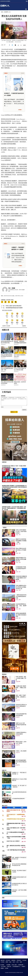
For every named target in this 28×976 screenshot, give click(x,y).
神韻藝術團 (20, 964)
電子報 (2, 962)
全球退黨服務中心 (16, 966)
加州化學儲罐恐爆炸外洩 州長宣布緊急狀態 (21, 762)
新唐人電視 (14, 964)
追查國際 (8, 964)
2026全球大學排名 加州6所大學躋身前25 (21, 705)
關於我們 (3, 960)
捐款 (10, 962)
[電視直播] (14, 955)
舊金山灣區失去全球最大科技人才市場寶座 (21, 550)
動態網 (2, 968)
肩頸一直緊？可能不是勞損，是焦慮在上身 (21, 697)
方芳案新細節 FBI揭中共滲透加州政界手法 (21, 568)
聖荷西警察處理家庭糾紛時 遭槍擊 (14, 307)
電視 (21, 962)
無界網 (6, 968)
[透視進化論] (14, 671)
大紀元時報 (3, 966)
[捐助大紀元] (14, 938)
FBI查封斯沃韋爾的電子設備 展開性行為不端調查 (21, 578)
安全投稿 (24, 960)
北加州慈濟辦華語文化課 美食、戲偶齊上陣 (21, 605)
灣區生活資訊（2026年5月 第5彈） (21, 742)
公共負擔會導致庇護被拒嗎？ (18, 798)
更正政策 (8, 960)
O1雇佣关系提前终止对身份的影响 (21, 733)
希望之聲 (9, 966)
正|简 (24, 45)
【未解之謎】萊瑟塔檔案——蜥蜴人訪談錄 (21, 687)
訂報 (17, 962)
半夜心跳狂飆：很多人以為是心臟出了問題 (21, 678)
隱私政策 (19, 960)
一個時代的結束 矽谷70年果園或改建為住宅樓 (21, 596)
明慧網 (23, 966)
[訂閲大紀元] (14, 907)
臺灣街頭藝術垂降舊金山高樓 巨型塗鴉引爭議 (21, 615)
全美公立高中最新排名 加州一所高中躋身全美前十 (21, 531)
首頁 (2, 11)
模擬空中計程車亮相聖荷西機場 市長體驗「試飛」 (21, 540)
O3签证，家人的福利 (21, 751)
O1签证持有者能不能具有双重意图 (21, 714)
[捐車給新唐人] (14, 460)
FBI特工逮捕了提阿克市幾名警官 (13, 305)
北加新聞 (6, 11)
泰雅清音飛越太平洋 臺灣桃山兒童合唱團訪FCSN (21, 559)
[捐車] (14, 929)
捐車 (14, 962)
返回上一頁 (14, 412)
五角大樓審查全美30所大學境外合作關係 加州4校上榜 (21, 587)
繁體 (27, 1)
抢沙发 (24, 325)
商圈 (7, 962)
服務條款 (13, 960)
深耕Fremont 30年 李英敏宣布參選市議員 (21, 724)
